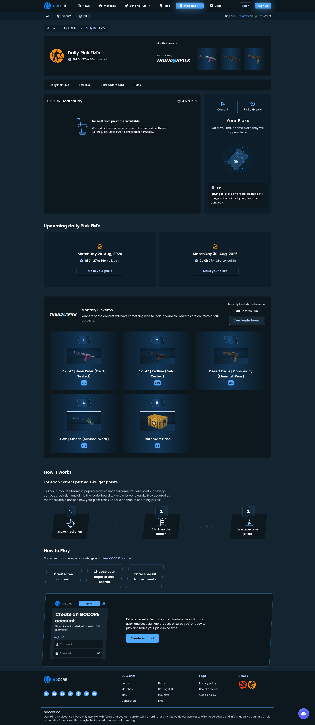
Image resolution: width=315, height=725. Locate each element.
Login (245, 6)
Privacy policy (208, 683)
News (86, 6)
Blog (218, 6)
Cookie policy (207, 695)
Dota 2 (66, 16)
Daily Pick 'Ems (59, 85)
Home (51, 28)
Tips (167, 6)
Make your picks (100, 271)
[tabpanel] (238, 163)
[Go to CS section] (252, 684)
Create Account (142, 638)
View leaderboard (247, 320)
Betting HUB (165, 689)
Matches (110, 6)
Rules (137, 85)
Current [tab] (222, 109)
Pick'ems (163, 695)
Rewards (85, 85)
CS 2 (86, 16)
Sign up (263, 6)
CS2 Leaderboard (112, 85)
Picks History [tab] (253, 109)
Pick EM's (70, 28)
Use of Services (209, 689)
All (47, 16)
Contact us (129, 701)
